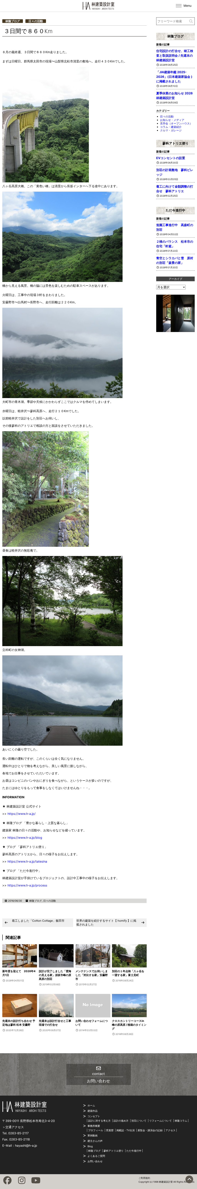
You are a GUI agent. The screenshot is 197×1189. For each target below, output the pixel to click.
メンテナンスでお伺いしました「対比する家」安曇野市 (91, 974)
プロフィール (95, 1130)
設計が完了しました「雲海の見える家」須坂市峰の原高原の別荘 (55, 974)
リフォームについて (160, 1120)
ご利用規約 (144, 1177)
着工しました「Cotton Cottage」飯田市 (38, 920)
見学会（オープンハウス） (176, 123)
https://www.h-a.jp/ (22, 814)
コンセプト (94, 1116)
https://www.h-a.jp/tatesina (27, 861)
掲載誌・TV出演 (125, 1130)
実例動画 (93, 1135)
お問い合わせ (95, 1161)
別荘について (138, 1120)
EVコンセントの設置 (170, 158)
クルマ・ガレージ (171, 130)
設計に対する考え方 (99, 1120)
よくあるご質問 (96, 1155)
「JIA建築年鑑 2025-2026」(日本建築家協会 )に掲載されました (174, 76)
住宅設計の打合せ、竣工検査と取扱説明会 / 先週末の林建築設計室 (174, 55)
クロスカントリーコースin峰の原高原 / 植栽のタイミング (129, 1024)
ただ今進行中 (175, 210)
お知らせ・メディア (172, 120)
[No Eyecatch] (92, 1005)
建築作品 (93, 1110)
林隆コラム (181, 1120)
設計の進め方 (121, 1120)
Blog (90, 1146)
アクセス (170, 1130)
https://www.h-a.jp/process (27, 885)
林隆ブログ (12, 21)
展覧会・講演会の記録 (150, 1130)
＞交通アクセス (13, 1127)
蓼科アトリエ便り (175, 143)
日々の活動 (35, 21)
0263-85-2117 (18, 1133)
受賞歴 (110, 1130)
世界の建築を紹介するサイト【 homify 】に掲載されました (106, 922)
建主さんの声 (95, 1140)
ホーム (91, 1105)
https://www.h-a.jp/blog (25, 837)
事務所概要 (94, 1125)
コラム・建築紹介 (171, 126)
